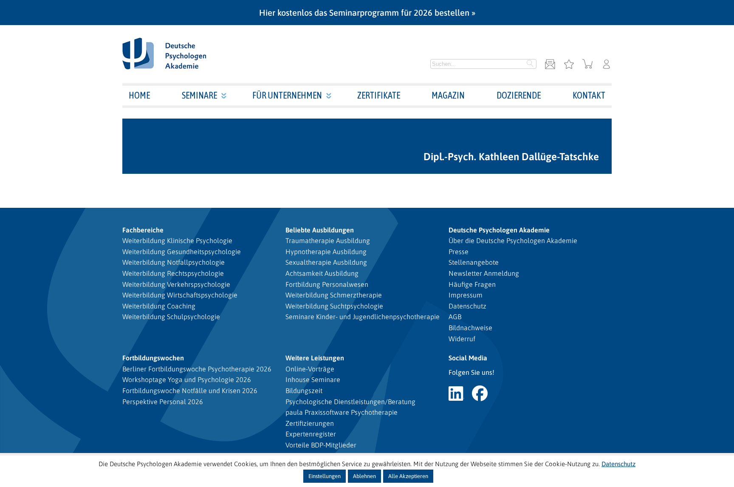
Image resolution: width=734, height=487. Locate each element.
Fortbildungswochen (153, 358)
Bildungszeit (303, 390)
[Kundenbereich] (606, 65)
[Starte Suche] (530, 64)
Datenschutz (467, 306)
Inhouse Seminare (312, 379)
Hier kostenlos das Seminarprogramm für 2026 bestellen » (367, 12)
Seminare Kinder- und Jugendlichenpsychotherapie (362, 316)
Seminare (199, 95)
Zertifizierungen (309, 423)
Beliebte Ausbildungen (319, 230)
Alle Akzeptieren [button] (408, 476)
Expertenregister (310, 434)
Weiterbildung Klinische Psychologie (177, 240)
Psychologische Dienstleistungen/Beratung (350, 401)
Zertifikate (378, 95)
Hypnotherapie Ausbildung (326, 251)
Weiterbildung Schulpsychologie (171, 316)
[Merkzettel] (569, 65)
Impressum (466, 295)
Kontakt (589, 95)
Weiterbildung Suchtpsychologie (334, 306)
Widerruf (462, 339)
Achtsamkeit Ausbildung (322, 273)
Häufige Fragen (472, 284)
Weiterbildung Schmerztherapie (333, 295)
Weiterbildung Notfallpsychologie (173, 262)
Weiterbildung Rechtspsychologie (173, 273)
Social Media (468, 358)
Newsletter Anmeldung (484, 273)
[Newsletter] (550, 65)
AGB (455, 316)
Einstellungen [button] (324, 476)
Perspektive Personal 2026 (162, 401)
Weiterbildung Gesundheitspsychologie (181, 251)
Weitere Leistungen (314, 358)
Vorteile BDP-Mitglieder (320, 445)
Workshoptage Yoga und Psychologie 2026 (186, 379)
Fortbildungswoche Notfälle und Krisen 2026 (189, 390)
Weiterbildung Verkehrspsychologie (176, 284)
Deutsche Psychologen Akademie (499, 230)
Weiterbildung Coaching (158, 306)
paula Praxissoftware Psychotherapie (341, 412)
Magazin (448, 95)
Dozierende (519, 95)
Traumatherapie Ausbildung (327, 240)
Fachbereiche (143, 230)
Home (139, 95)
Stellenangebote (474, 262)
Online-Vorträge (309, 369)
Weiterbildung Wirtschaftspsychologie (179, 295)
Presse (459, 251)
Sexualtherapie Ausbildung (326, 262)
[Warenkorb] (587, 65)
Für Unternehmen (287, 95)
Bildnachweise (470, 327)
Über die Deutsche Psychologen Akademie (513, 240)
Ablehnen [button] (364, 476)
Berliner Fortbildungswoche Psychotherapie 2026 (196, 369)
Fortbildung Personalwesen (326, 284)
